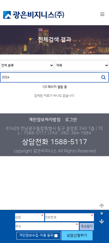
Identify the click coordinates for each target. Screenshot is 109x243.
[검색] (103, 77)
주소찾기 (87, 226)
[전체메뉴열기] (102, 14)
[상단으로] (101, 206)
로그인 (71, 120)
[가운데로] (101, 214)
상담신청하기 (77, 235)
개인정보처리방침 (45, 120)
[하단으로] (101, 222)
